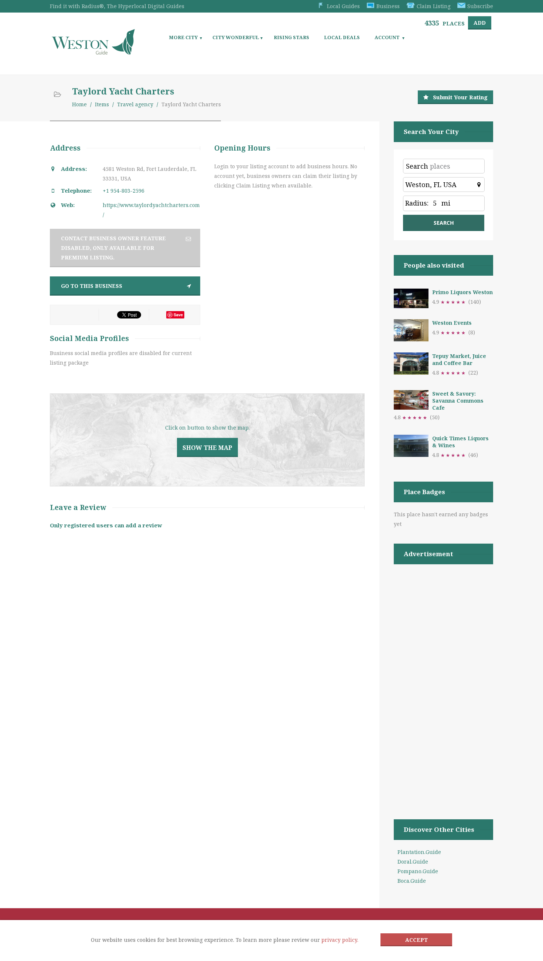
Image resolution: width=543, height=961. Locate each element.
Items (102, 104)
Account (387, 37)
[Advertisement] (443, 682)
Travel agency (135, 104)
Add (480, 22)
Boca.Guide (411, 880)
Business (388, 6)
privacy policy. (339, 939)
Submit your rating (460, 97)
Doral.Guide (412, 861)
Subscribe (480, 6)
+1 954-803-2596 (123, 190)
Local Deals (342, 37)
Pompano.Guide (417, 871)
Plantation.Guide (419, 851)
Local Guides (343, 6)
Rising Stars (291, 37)
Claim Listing (434, 6)
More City (183, 37)
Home (79, 104)
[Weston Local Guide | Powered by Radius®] (93, 52)
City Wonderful (235, 37)
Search (417, 166)
